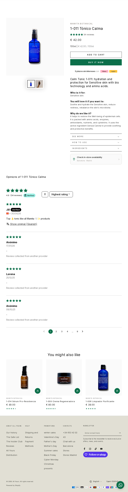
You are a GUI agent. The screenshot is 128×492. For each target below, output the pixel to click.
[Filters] (45, 194)
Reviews (10, 446)
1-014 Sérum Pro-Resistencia (21, 401)
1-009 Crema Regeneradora (60, 401)
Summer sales (51, 450)
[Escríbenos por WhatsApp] (120, 485)
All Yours (16, 481)
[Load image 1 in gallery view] (31, 84)
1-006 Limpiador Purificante (100, 401)
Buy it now (96, 62)
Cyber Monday (51, 459)
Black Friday (50, 455)
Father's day (50, 441)
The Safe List (12, 437)
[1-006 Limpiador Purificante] (104, 377)
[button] (77, 34)
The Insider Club (14, 441)
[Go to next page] (83, 331)
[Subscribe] (120, 433)
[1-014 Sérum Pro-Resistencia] (24, 377)
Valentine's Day (51, 437)
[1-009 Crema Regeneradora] (64, 377)
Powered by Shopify (13, 485)
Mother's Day (50, 446)
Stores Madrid (70, 455)
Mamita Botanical (81, 23)
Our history (11, 432)
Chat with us (69, 441)
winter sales (50, 432)
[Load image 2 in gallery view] (39, 84)
